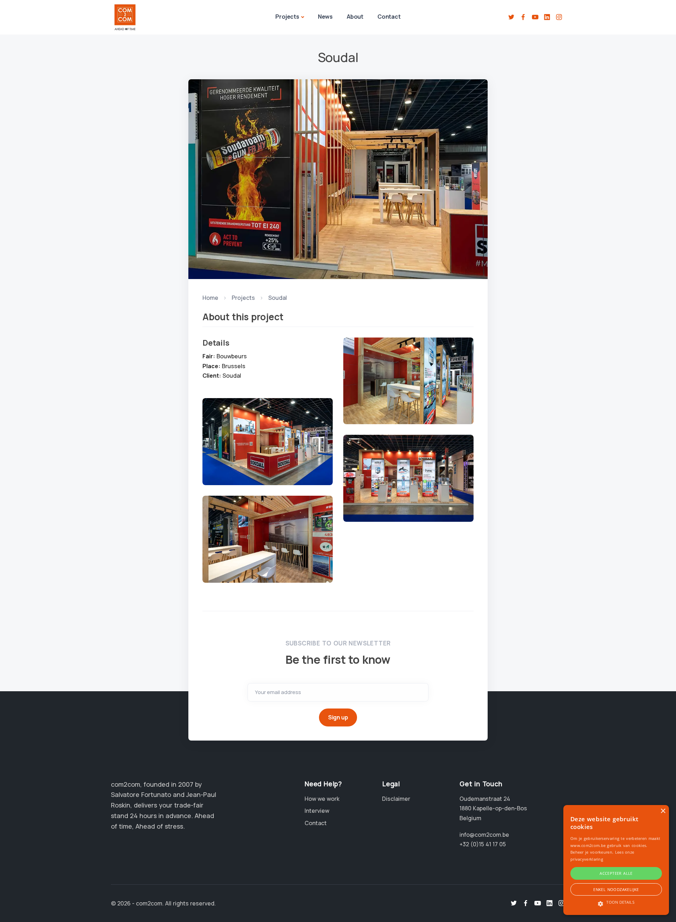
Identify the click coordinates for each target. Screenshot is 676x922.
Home (210, 298)
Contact (389, 16)
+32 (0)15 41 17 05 (482, 844)
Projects (287, 16)
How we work (322, 799)
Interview (317, 811)
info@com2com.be (484, 835)
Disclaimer (396, 799)
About (355, 16)
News (325, 16)
